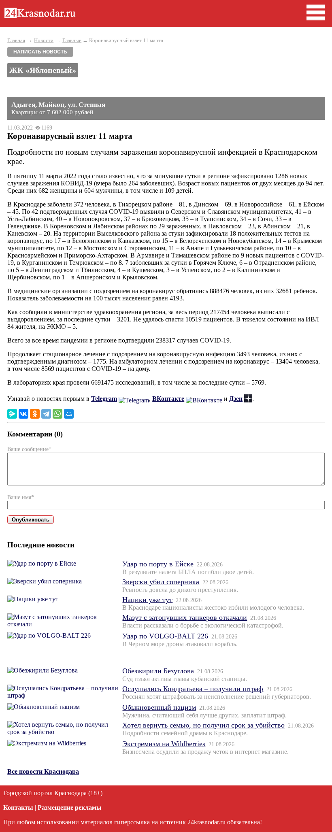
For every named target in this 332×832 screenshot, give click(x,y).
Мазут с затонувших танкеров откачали (184, 617)
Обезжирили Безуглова (158, 671)
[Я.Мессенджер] (12, 414)
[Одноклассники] (35, 414)
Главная (16, 40)
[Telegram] (46, 414)
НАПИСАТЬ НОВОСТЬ (40, 52)
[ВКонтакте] (23, 414)
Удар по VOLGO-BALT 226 (165, 636)
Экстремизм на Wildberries (163, 744)
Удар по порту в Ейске (158, 564)
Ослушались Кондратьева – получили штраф (192, 689)
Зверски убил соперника (160, 582)
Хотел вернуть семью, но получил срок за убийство (203, 725)
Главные (71, 40)
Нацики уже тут (147, 600)
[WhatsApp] (57, 414)
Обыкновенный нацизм (159, 707)
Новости (43, 40)
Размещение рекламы (70, 807)
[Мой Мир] (69, 414)
